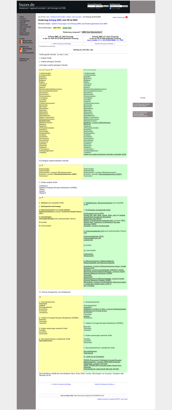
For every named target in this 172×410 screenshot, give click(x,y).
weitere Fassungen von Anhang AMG (66, 24)
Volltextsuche (115, 4)
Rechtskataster (28, 53)
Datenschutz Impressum (25, 34)
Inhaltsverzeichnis (102, 399)
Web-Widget (27, 49)
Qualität (23, 29)
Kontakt (23, 31)
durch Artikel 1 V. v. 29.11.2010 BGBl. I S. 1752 (105, 40)
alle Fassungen (77, 17)
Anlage (69, 17)
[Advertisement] (143, 59)
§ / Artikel (91, 8)
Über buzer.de (25, 27)
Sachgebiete (25, 21)
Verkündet (24, 25)
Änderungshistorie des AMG (96, 24)
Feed (24, 51)
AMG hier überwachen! (92, 32)
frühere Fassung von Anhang (60, 43)
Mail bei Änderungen (119, 17)
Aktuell (22, 23)
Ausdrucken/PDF (114, 399)
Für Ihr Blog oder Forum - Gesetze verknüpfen (141, 104)
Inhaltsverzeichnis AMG (58, 17)
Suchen (23, 19)
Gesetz (98, 8)
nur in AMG (116, 9)
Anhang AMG (55, 20)
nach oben (124, 399)
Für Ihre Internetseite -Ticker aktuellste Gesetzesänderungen (140, 114)
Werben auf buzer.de (24, 60)
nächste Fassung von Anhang (105, 43)
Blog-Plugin (27, 41)
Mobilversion (28, 43)
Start (22, 17)
